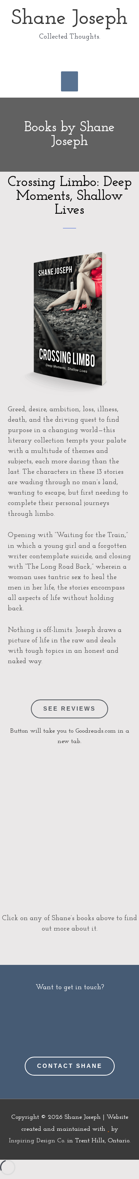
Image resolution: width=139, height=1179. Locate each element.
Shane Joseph (69, 18)
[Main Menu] (69, 81)
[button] (69, 56)
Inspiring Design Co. (37, 1141)
